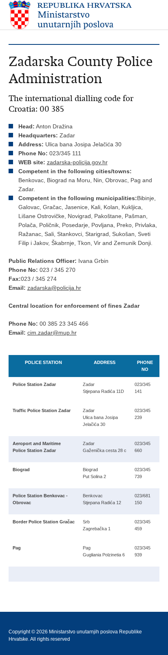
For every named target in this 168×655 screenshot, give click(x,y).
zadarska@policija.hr (54, 287)
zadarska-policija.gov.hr (77, 162)
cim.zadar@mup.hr (52, 332)
